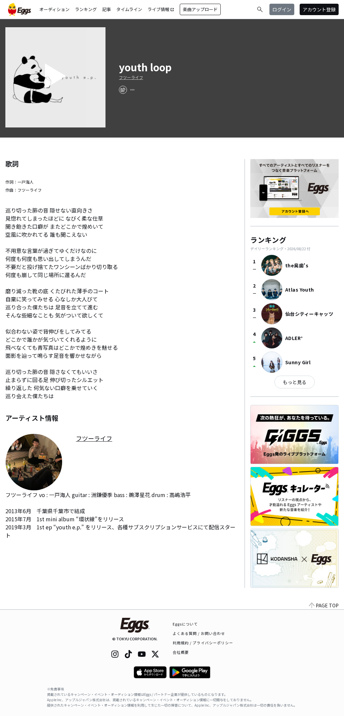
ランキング (86, 9)
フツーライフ (131, 77)
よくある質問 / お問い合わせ (199, 633)
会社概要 (181, 652)
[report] (132, 90)
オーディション (54, 9)
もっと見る (294, 382)
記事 (106, 9)
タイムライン (129, 9)
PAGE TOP (327, 605)
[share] (123, 90)
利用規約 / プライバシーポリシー (203, 642)
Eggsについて (185, 624)
